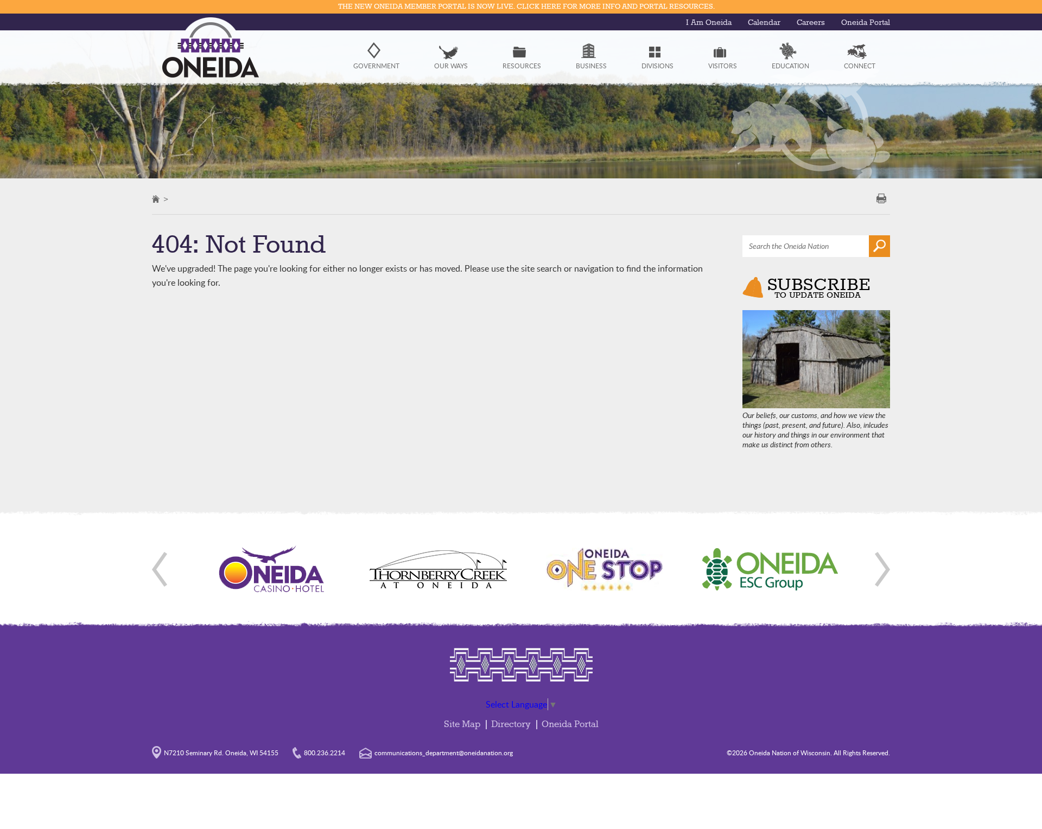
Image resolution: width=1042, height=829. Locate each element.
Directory (511, 724)
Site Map (462, 724)
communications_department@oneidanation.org (443, 752)
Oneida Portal (865, 23)
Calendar (764, 23)
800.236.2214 (324, 752)
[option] (272, 569)
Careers (811, 23)
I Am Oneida (709, 23)
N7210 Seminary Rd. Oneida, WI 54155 (221, 752)
